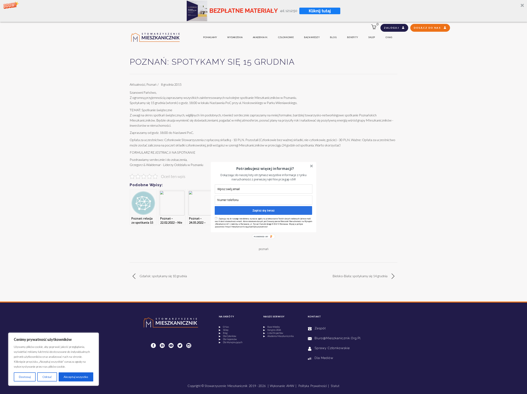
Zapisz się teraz (263, 210)
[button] (265, 168)
